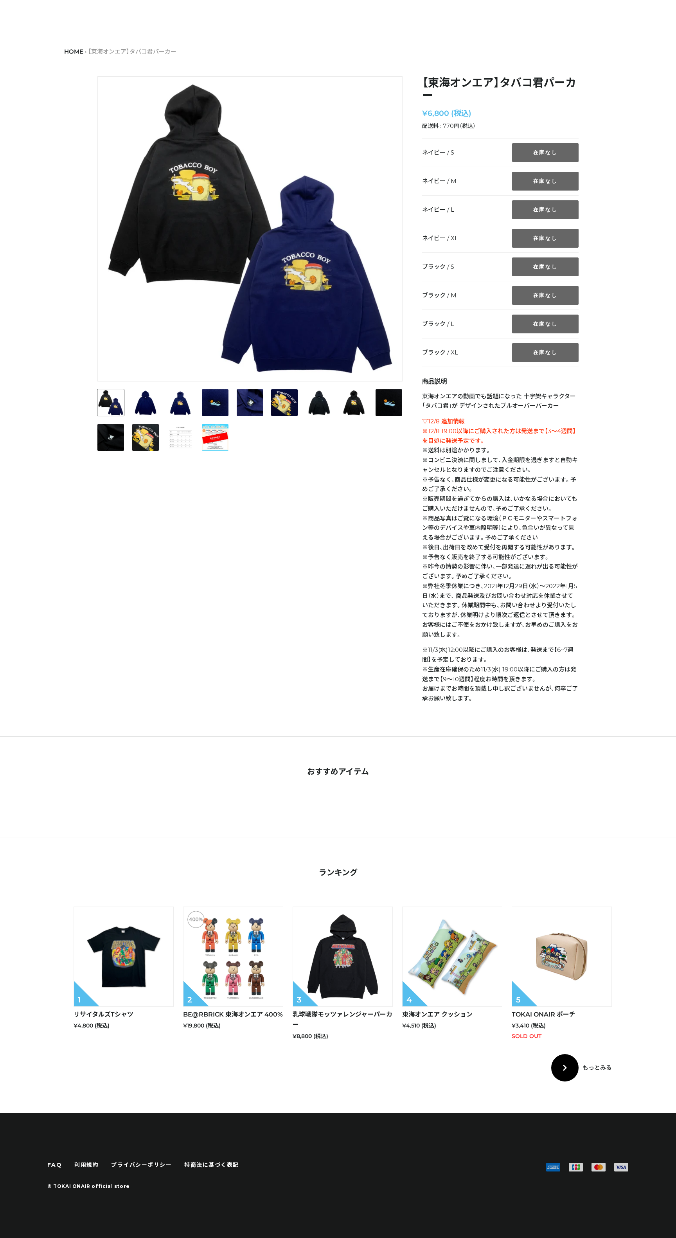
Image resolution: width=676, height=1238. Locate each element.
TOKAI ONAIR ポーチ (543, 1014)
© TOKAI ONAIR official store (88, 1186)
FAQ (54, 1164)
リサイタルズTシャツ (103, 1014)
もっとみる (597, 1067)
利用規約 (86, 1164)
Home (73, 51)
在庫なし (545, 152)
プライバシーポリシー (141, 1164)
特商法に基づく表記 (211, 1164)
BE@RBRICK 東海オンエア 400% (233, 1014)
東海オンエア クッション (437, 1014)
